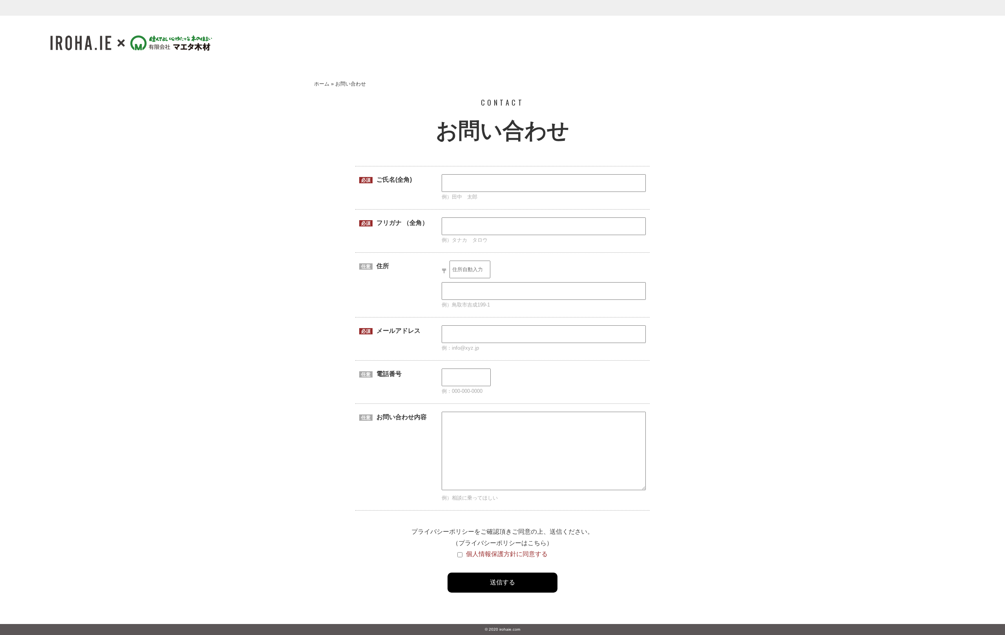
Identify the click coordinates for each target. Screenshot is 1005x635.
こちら (537, 543)
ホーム (321, 84)
